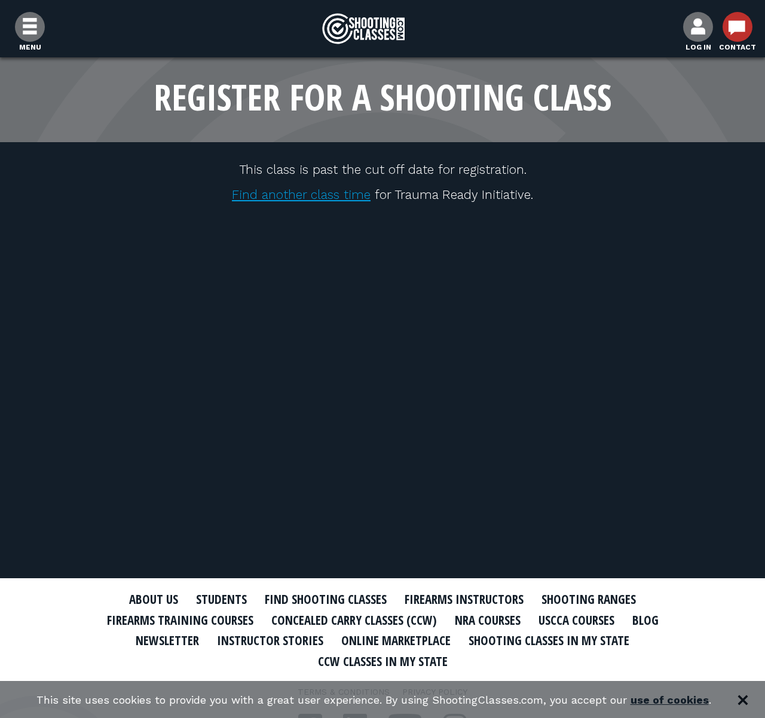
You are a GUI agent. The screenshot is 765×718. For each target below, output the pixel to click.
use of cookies (670, 700)
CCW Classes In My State (383, 661)
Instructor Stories (270, 640)
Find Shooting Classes (326, 599)
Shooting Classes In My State (549, 640)
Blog (645, 620)
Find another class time (301, 194)
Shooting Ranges (588, 599)
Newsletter (167, 640)
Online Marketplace (396, 640)
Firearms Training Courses (180, 620)
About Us (153, 599)
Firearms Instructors (464, 599)
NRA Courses (488, 620)
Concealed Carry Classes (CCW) (354, 620)
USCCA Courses (576, 620)
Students (221, 599)
